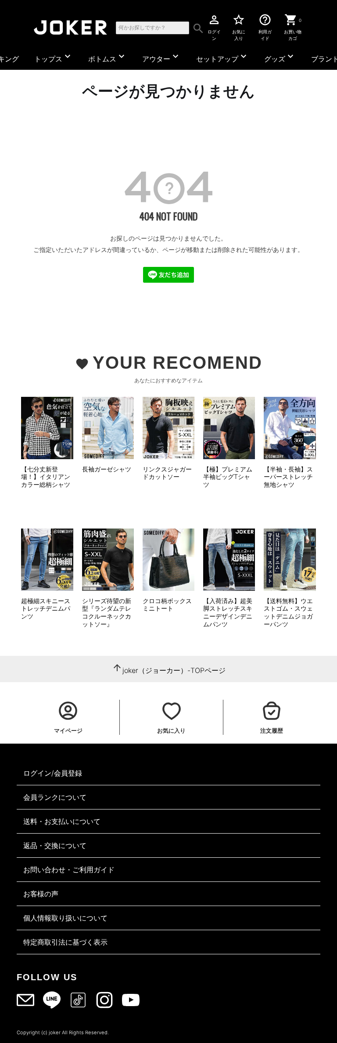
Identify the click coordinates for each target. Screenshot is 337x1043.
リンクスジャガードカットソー (167, 473)
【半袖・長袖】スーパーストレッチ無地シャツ (288, 476)
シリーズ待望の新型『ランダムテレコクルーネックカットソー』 (106, 612)
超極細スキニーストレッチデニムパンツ (45, 608)
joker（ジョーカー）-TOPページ (174, 670)
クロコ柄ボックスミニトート (167, 604)
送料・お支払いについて (61, 821)
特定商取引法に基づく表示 (65, 942)
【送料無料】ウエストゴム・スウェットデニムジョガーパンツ (288, 612)
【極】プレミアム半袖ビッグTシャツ (227, 476)
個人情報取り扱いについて (65, 918)
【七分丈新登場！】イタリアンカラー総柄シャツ (45, 476)
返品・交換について (54, 845)
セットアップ (222, 57)
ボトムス (107, 57)
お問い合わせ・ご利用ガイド (69, 869)
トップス (53, 57)
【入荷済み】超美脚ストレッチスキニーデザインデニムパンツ (227, 612)
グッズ (280, 57)
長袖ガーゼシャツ (106, 469)
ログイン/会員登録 (52, 773)
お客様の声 (40, 893)
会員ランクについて (54, 797)
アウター (161, 57)
